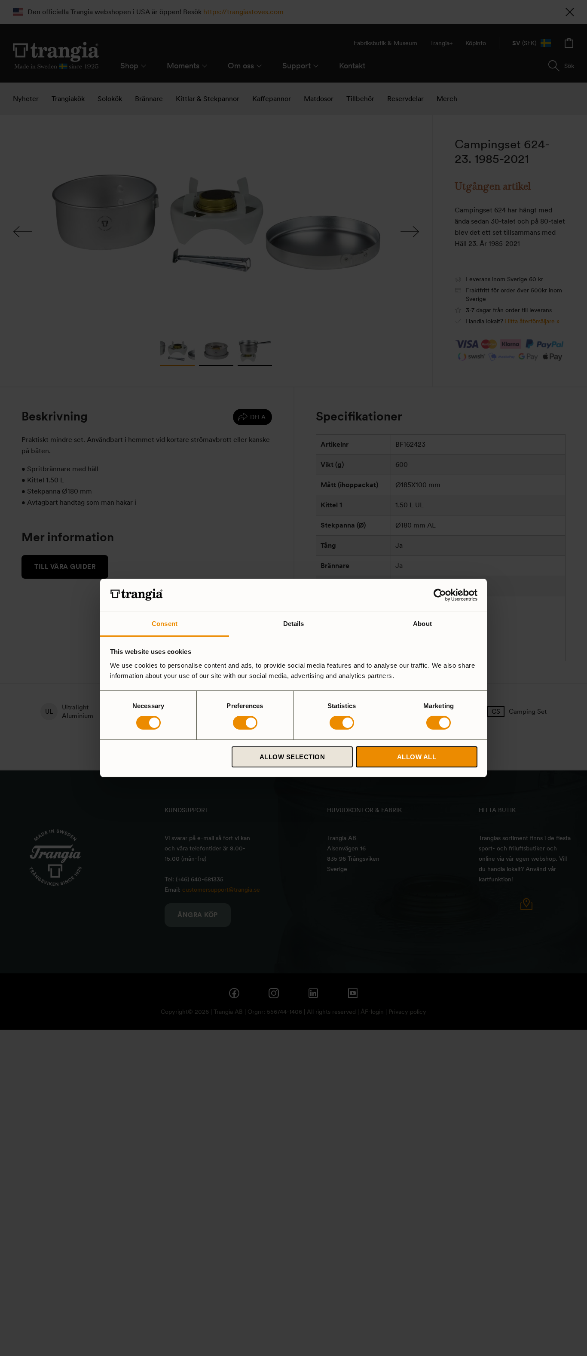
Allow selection (292, 757)
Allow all (417, 757)
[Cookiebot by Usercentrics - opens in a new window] (439, 595)
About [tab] (422, 623)
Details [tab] (293, 623)
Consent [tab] (164, 623)
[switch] (245, 723)
